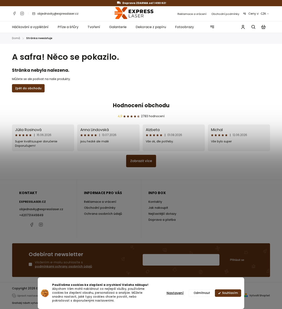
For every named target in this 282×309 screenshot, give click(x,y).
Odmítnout (202, 293)
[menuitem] (32, 27)
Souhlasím (230, 293)
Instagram (22, 13)
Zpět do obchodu (28, 88)
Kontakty (155, 202)
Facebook (14, 13)
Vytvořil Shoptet (259, 295)
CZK (263, 13)
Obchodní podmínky (225, 14)
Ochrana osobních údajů (103, 214)
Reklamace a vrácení (192, 14)
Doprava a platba (162, 220)
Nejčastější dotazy (162, 214)
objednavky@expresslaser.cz (41, 209)
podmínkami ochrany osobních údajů (63, 266)
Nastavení (175, 293)
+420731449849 (31, 215)
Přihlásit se (237, 259)
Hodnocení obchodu (141, 105)
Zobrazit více (141, 161)
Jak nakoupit (158, 208)
